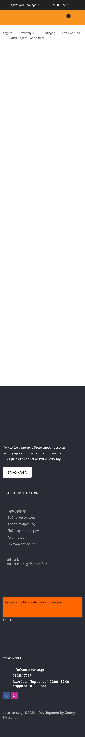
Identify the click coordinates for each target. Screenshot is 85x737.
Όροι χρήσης (17, 511)
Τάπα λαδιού (71, 33)
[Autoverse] (30, 17)
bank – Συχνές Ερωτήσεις (28, 564)
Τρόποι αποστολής (21, 517)
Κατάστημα (26, 33)
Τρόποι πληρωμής (21, 524)
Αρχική (7, 33)
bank (13, 559)
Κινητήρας (48, 33)
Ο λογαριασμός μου (22, 544)
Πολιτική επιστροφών (23, 531)
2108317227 (60, 5)
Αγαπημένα (16, 537)
